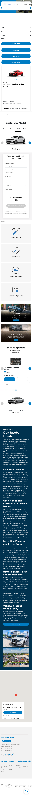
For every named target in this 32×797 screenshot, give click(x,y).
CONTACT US (16, 624)
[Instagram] (6, 754)
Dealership (27, 761)
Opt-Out (28, 786)
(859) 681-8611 (9, 748)
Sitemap (12, 785)
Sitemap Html (16, 786)
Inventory (4, 761)
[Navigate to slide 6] (18, 14)
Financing (19, 761)
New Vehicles (4, 764)
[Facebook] (2, 754)
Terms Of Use (9, 786)
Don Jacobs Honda (2, 786)
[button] (16, 695)
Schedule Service (15, 352)
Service (11, 761)
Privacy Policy (6, 786)
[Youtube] (9, 754)
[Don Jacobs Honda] (9, 4)
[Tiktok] (12, 754)
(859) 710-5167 (8, 746)
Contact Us (7, 741)
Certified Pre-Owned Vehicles (4, 771)
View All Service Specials (15, 350)
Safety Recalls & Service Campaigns (24, 785)
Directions (25, 766)
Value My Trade (19, 767)
